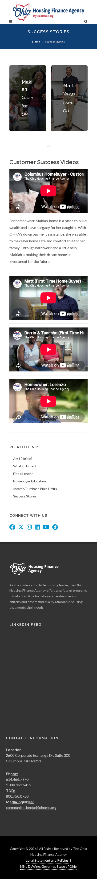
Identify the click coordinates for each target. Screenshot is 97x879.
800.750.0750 (17, 796)
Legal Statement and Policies (47, 860)
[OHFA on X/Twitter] (21, 527)
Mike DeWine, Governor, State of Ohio (48, 866)
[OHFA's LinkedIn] (37, 527)
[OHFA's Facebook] (12, 527)
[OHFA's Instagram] (29, 527)
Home (36, 41)
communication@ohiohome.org (31, 807)
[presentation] (92, 98)
